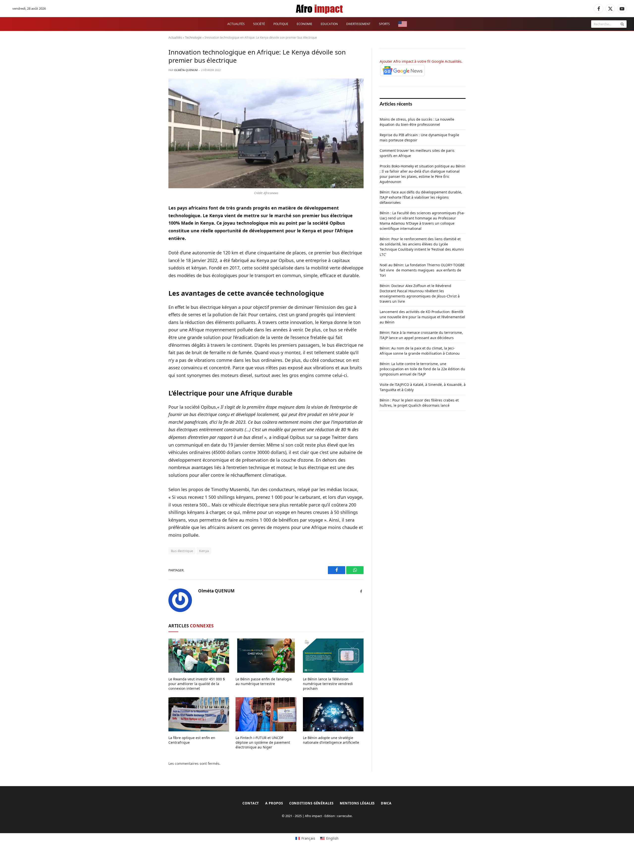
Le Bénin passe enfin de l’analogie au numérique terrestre (264, 681)
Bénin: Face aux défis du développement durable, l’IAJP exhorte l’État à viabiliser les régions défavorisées (421, 197)
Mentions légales (357, 803)
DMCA (386, 803)
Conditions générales (311, 803)
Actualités (236, 24)
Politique (280, 24)
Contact (250, 803)
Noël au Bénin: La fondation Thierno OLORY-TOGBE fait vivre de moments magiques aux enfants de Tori (422, 270)
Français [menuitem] (308, 838)
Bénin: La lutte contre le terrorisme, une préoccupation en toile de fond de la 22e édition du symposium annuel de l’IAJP (422, 368)
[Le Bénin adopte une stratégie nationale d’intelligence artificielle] (333, 714)
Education (329, 24)
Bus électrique (182, 551)
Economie (304, 24)
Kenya (204, 551)
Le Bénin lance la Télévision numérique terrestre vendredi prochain (328, 684)
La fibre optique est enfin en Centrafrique (191, 740)
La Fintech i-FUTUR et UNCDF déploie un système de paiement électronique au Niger (263, 742)
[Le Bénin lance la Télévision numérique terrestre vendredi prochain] (333, 655)
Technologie (193, 37)
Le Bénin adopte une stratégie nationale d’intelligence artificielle (331, 740)
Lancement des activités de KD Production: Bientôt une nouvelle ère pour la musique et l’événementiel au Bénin (422, 316)
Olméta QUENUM (186, 70)
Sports (384, 24)
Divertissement (358, 24)
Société (259, 24)
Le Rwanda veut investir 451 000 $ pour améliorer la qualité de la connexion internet (196, 684)
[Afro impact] (319, 8)
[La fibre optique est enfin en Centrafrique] (198, 714)
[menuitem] (402, 24)
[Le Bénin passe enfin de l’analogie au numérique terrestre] (266, 655)
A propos (274, 803)
